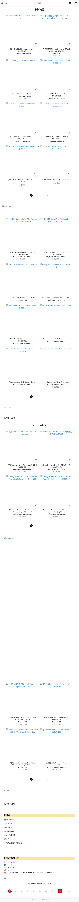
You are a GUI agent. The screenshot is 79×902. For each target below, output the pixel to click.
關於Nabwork (9, 819)
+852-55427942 (13, 862)
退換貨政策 (8, 827)
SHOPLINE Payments (43, 899)
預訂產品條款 (9, 831)
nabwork (11, 867)
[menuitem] (31, 195)
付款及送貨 (8, 823)
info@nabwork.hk (14, 865)
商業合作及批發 (10, 835)
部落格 (6, 839)
